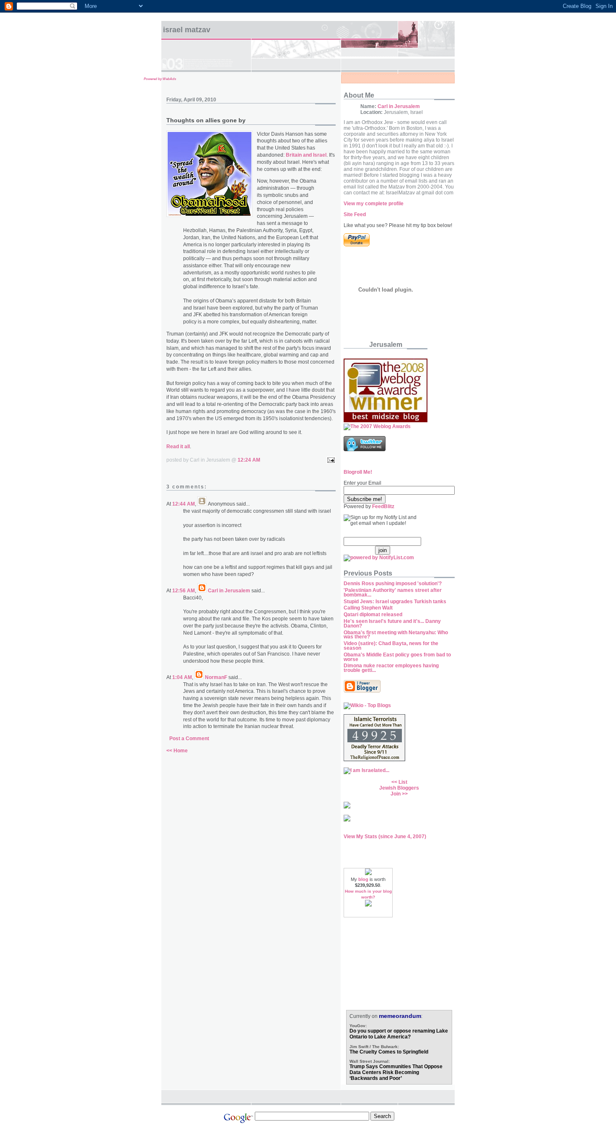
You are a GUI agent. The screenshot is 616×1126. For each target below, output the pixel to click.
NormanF (216, 677)
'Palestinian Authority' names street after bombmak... (393, 592)
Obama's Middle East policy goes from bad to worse (397, 657)
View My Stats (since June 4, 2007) (385, 836)
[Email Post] (330, 460)
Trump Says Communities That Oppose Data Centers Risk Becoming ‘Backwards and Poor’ (396, 1072)
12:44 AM (183, 504)
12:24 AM (249, 460)
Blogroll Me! (358, 472)
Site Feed (355, 214)
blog (363, 879)
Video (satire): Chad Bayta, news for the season (391, 645)
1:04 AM (182, 677)
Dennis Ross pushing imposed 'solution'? (393, 583)
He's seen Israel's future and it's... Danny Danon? (392, 623)
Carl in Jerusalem (229, 591)
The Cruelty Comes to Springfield (388, 1052)
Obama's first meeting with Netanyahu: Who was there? (396, 635)
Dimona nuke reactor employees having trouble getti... (391, 668)
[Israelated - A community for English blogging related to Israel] (366, 770)
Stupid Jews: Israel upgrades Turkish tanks (395, 601)
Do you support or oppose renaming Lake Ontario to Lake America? (398, 1034)
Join (396, 794)
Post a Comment (189, 738)
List (403, 782)
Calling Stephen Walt (368, 608)
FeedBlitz (383, 506)
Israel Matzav (186, 30)
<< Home (177, 751)
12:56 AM (183, 591)
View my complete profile (374, 204)
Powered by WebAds (160, 79)
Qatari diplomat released (373, 614)
